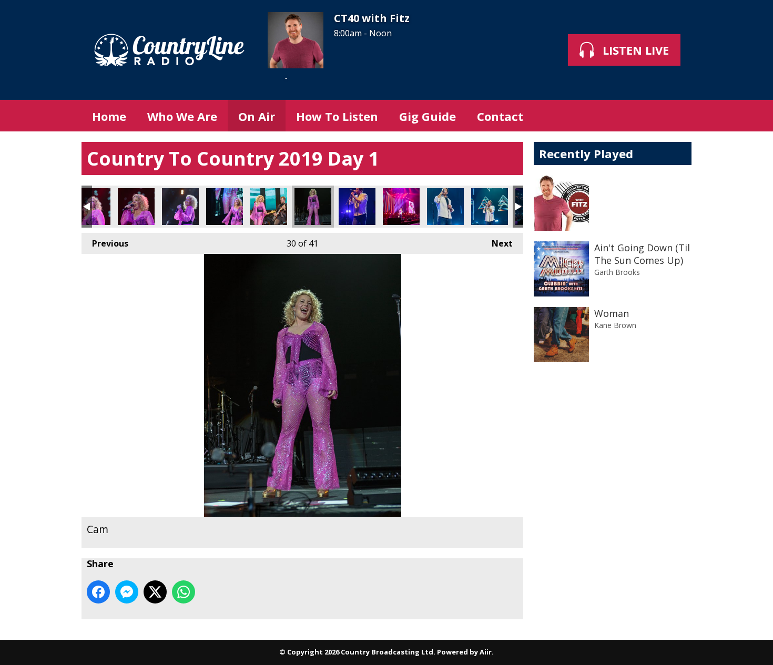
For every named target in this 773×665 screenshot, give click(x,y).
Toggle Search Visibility (675, 115)
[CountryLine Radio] (169, 50)
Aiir (486, 652)
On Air (256, 116)
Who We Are (182, 116)
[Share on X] (155, 591)
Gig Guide (427, 116)
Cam (92, 206)
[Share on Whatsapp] (183, 591)
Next (497, 243)
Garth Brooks (617, 272)
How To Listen (337, 116)
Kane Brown (615, 325)
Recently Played (586, 153)
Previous (105, 243)
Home (109, 116)
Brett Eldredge (357, 206)
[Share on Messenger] (126, 591)
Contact (500, 116)
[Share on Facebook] (98, 591)
